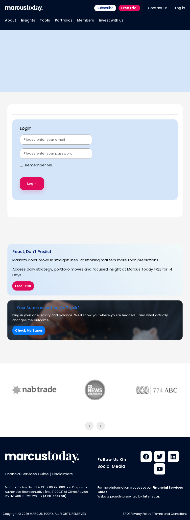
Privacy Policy (141, 514)
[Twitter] (159, 456)
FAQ (126, 514)
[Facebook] (146, 456)
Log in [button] (180, 7)
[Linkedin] (173, 456)
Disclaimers (62, 473)
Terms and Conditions (170, 514)
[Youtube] (159, 469)
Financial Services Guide (27, 473)
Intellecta (151, 496)
